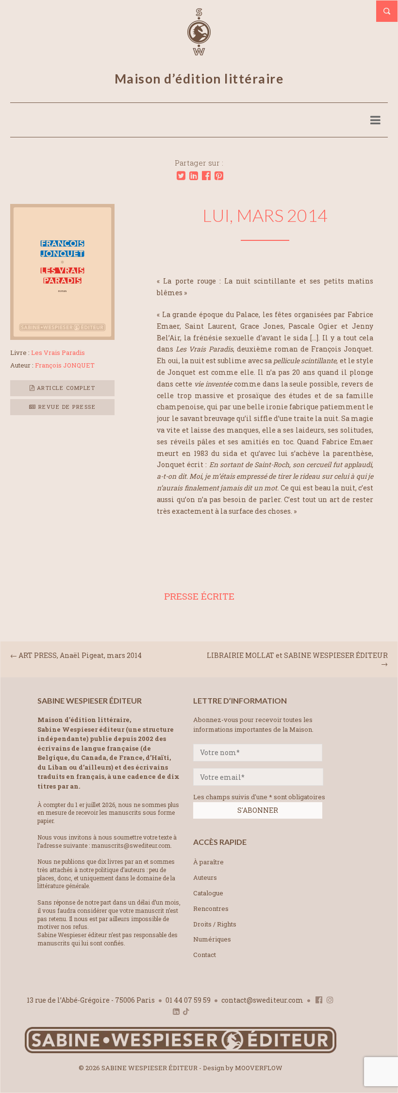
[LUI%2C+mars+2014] (181, 176)
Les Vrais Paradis (58, 352)
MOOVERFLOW (258, 1067)
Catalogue (208, 893)
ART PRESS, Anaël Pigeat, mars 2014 (80, 655)
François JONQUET (65, 365)
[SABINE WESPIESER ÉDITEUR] (199, 51)
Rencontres (211, 908)
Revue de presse (66, 406)
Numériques (212, 939)
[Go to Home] (180, 1051)
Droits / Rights (214, 924)
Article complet (64, 387)
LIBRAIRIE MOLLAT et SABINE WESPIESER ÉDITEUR (297, 655)
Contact (204, 954)
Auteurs (205, 877)
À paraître (208, 862)
